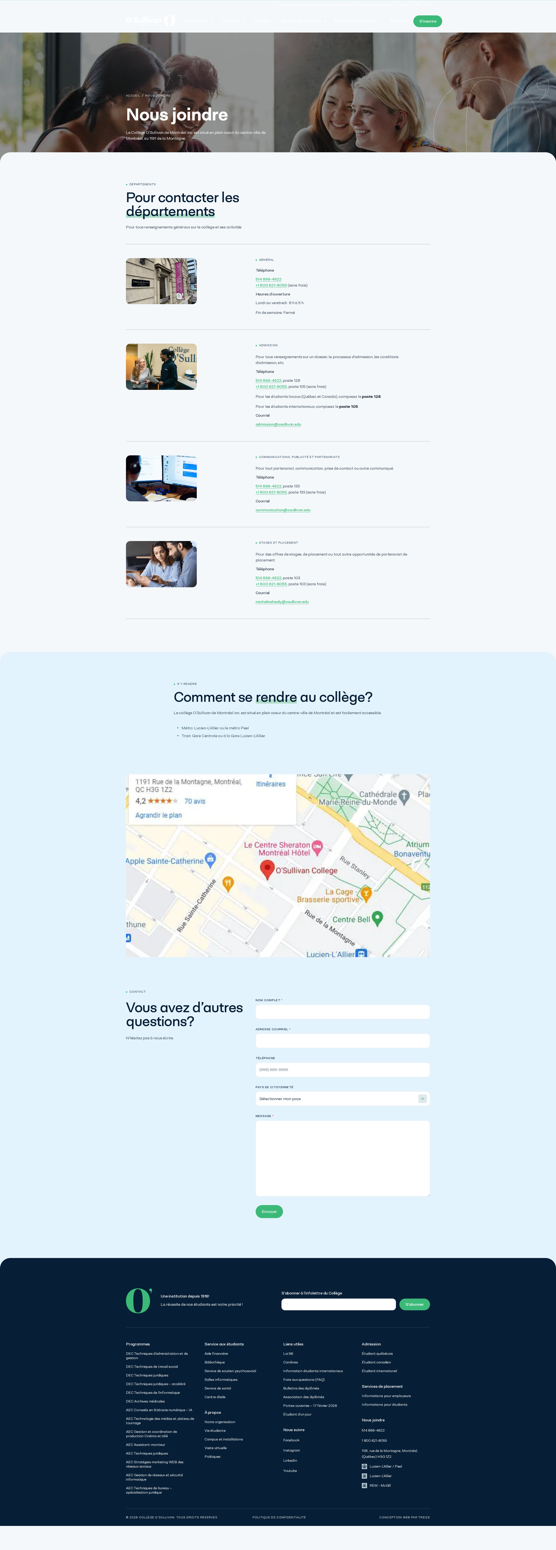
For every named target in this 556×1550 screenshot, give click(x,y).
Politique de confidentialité (279, 1517)
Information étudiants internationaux (313, 1371)
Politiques (212, 1457)
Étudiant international (379, 1371)
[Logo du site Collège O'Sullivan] (151, 21)
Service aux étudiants (224, 1344)
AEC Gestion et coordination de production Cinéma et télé (151, 1434)
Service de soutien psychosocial (230, 1371)
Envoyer (269, 1211)
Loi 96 (288, 1354)
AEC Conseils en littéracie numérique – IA (159, 1410)
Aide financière (216, 1354)
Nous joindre (365, 5)
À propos (260, 21)
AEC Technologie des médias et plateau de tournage (160, 1421)
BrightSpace (386, 5)
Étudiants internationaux (293, 5)
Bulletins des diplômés (301, 1388)
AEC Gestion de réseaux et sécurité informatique (154, 1477)
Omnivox (405, 5)
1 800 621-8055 (374, 1440)
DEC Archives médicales (145, 1401)
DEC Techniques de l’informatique (153, 1393)
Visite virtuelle (216, 1448)
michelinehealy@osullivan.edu (282, 601)
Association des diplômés (333, 5)
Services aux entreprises (355, 21)
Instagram (291, 1450)
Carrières (290, 1362)
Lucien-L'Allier (381, 1476)
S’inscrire (427, 21)
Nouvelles (398, 21)
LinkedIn (290, 1460)
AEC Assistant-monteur (145, 1445)
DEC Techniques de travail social (152, 1367)
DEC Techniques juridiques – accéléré (155, 1384)
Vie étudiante (215, 1431)
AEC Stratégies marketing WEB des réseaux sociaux (155, 1464)
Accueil (133, 95)
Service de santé (218, 1388)
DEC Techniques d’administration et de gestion (157, 1356)
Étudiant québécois (377, 1354)
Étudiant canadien (376, 1362)
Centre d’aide (215, 1397)
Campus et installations (224, 1439)
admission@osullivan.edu (278, 424)
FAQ (418, 5)
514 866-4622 (268, 279)
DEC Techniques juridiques (147, 1375)
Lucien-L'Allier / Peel (386, 1466)
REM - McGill (380, 1485)
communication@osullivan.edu (283, 509)
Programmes (197, 21)
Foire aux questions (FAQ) (304, 1380)
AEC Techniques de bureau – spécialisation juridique (149, 1490)
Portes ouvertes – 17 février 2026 (310, 1406)
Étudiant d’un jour (297, 1414)
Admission (230, 21)
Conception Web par (404, 1517)
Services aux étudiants (301, 21)
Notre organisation (220, 1422)
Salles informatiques (221, 1380)
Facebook (291, 1440)
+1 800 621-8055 (271, 285)
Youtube (290, 1471)
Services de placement (382, 1386)
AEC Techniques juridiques (147, 1453)
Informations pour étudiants (384, 1404)
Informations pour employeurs (386, 1396)
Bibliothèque (215, 1362)
